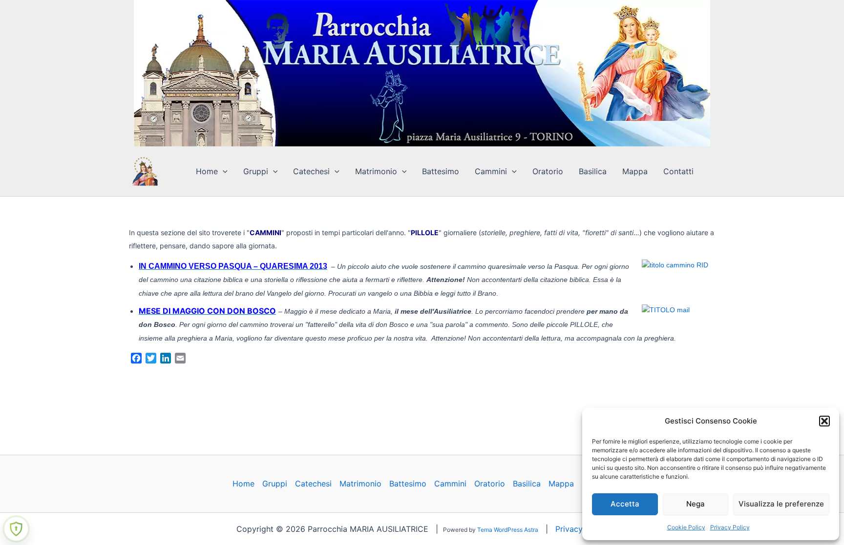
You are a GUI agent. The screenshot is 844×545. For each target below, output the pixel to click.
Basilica (593, 171)
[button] (824, 421)
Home (207, 171)
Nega (695, 503)
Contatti (678, 171)
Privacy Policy (730, 527)
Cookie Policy (686, 527)
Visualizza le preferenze (781, 503)
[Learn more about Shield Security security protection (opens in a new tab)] (16, 529)
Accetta (625, 503)
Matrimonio (376, 171)
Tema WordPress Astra (507, 529)
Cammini (491, 171)
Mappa (635, 171)
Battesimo (440, 171)
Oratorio (547, 171)
